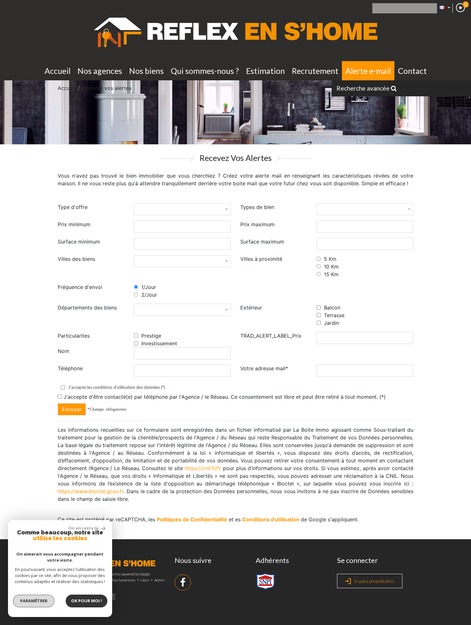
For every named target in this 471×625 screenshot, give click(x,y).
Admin (159, 580)
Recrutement (315, 71)
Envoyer (72, 409)
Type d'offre (72, 207)
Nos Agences (100, 71)
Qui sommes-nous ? (205, 71)
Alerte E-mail (368, 71)
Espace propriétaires (374, 581)
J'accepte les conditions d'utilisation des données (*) (116, 387)
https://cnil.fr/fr (203, 468)
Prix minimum (74, 224)
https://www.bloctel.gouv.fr (90, 491)
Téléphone (70, 368)
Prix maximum (257, 224)
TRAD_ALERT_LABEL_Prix (271, 336)
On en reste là (84, 528)
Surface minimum (79, 241)
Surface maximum (262, 241)
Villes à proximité (261, 259)
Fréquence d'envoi (80, 287)
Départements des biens (87, 307)
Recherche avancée (363, 88)
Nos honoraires (123, 580)
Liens (145, 580)
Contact (412, 71)
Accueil (57, 71)
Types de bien (257, 207)
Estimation (265, 71)
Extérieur (251, 307)
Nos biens (146, 71)
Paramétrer (33, 601)
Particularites (74, 336)
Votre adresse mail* (264, 368)
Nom (63, 351)
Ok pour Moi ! (86, 601)
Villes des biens (76, 259)
